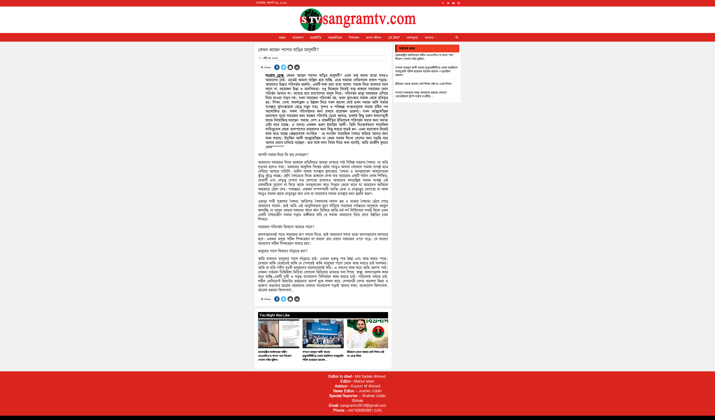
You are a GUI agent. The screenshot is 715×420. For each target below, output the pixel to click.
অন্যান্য (429, 38)
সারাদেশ (298, 38)
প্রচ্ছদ (282, 38)
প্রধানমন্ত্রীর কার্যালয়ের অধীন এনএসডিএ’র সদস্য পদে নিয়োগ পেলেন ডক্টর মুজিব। (424, 57)
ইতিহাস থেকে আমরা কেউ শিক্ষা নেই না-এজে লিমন (423, 84)
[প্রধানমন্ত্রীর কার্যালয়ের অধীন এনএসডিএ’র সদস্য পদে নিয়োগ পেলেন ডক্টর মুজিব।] (278, 333)
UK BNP (394, 38)
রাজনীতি (315, 38)
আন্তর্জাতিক (335, 38)
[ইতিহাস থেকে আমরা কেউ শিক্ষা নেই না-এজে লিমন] (367, 333)
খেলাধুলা (412, 38)
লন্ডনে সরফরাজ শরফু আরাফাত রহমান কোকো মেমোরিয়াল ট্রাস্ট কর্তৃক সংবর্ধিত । (421, 94)
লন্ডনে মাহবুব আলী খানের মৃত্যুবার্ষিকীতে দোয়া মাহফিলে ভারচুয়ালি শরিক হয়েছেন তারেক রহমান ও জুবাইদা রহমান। (426, 71)
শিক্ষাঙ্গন (354, 38)
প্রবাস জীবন (373, 38)
